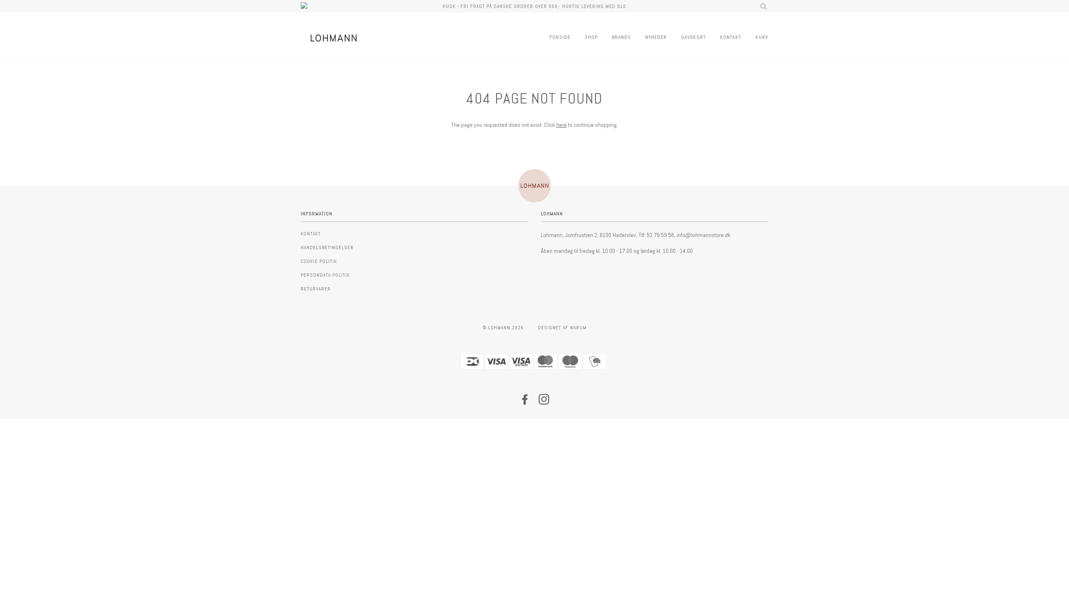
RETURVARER (316, 289)
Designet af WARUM (562, 328)
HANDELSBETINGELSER (327, 247)
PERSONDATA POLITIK (325, 275)
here (561, 125)
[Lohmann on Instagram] (544, 402)
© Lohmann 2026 (503, 328)
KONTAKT (730, 37)
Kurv (761, 37)
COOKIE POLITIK (319, 261)
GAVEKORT (693, 37)
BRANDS (621, 37)
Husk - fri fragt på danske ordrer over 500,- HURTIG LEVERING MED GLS (534, 6)
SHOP (591, 37)
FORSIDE (560, 37)
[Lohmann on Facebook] (525, 402)
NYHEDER (656, 37)
